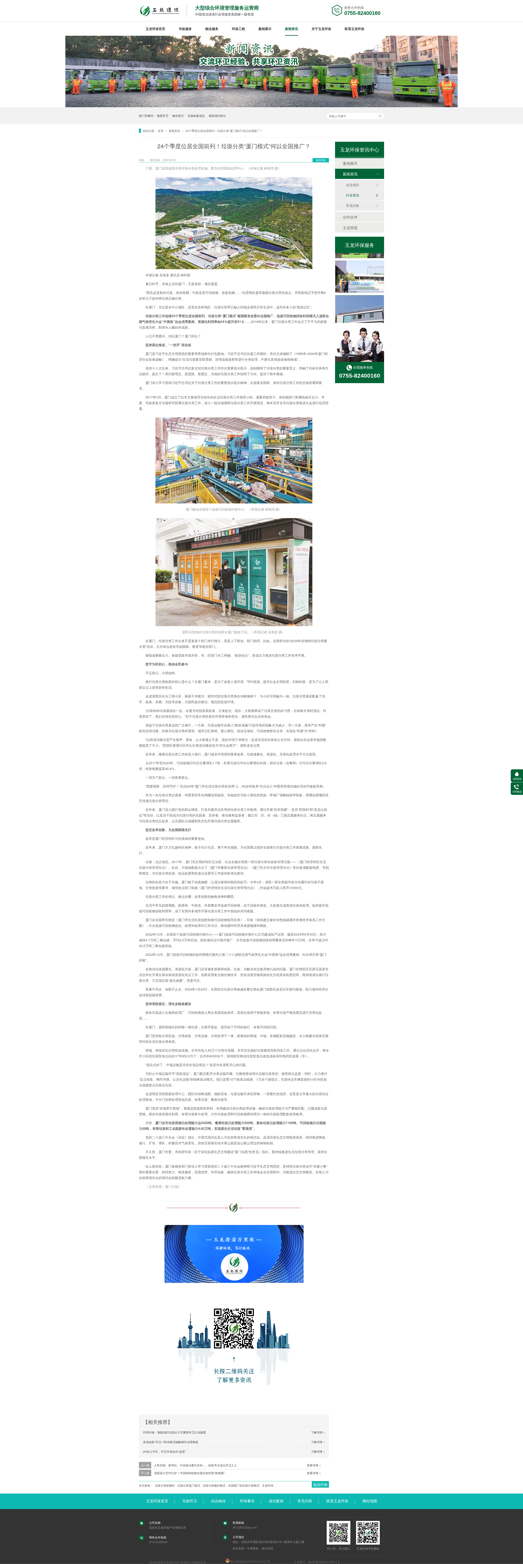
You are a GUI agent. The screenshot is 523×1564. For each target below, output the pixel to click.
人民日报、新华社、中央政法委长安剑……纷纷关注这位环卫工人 (195, 1465)
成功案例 (276, 1501)
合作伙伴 (350, 217)
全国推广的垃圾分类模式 (243, 1485)
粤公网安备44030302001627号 (250, 1561)
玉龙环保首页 (155, 28)
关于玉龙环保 (321, 28)
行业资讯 (352, 195)
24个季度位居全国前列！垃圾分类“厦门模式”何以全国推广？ (224, 131)
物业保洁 (178, 116)
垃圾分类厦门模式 (188, 1485)
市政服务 (185, 28)
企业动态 (352, 184)
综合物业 (218, 1501)
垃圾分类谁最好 (165, 1485)
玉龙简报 (350, 227)
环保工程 (238, 28)
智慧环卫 (162, 116)
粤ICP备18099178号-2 (322, 1562)
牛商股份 (252, 1548)
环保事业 (247, 1501)
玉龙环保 (267, 1485)
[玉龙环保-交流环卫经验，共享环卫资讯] (261, 106)
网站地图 (369, 1501)
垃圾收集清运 (196, 116)
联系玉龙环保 (354, 28)
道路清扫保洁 (217, 116)
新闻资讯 (291, 28)
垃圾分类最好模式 (214, 1485)
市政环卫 (189, 1501)
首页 (161, 131)
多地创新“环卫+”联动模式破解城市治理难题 (170, 1442)
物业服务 (211, 28)
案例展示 (265, 28)
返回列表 (321, 160)
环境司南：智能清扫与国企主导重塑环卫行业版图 (174, 1432)
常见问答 (352, 205)
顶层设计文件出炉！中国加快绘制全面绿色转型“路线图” (189, 1473)
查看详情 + (314, 1465)
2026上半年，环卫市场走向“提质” (164, 1451)
